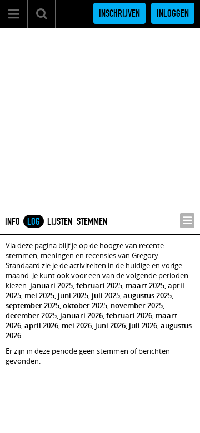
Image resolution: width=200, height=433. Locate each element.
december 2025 (31, 315)
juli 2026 (143, 325)
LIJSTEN (59, 221)
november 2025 (137, 305)
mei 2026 (77, 325)
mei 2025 (39, 295)
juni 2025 (73, 295)
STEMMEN (92, 221)
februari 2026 (129, 315)
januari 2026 (81, 315)
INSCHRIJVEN (119, 13)
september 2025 (32, 305)
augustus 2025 (147, 295)
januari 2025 (51, 285)
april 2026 (41, 325)
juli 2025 (106, 295)
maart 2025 (145, 285)
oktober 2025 (85, 305)
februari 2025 (99, 285)
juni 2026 (110, 325)
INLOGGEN (173, 13)
